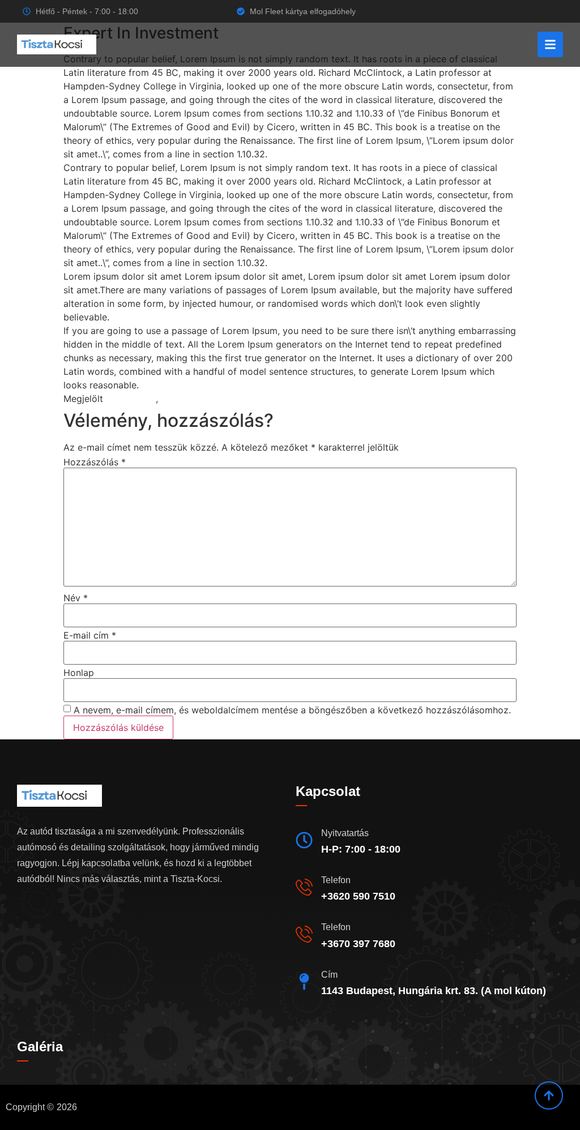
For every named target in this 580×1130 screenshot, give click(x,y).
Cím (329, 974)
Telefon (336, 880)
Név (75, 597)
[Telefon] (304, 887)
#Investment (129, 398)
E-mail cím (89, 635)
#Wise (174, 398)
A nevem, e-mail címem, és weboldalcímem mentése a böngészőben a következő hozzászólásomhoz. (292, 709)
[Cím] (304, 981)
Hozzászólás (94, 461)
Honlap (78, 672)
